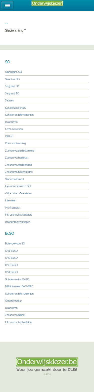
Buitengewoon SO (15, 243)
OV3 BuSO (11, 265)
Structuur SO (12, 79)
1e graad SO (12, 86)
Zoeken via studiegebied (18, 164)
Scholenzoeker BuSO (17, 279)
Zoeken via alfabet (15, 314)
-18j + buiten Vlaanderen (18, 193)
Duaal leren (11, 121)
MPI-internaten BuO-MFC (19, 286)
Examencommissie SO (18, 186)
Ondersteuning (13, 300)
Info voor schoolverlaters (18, 214)
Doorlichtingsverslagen (17, 221)
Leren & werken (14, 128)
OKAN (8, 136)
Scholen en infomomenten (19, 114)
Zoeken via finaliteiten (16, 157)
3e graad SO (12, 93)
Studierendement (14, 179)
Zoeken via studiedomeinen (20, 150)
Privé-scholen (12, 207)
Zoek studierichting (15, 143)
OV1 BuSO (11, 250)
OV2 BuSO (11, 257)
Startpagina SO (13, 71)
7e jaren (9, 100)
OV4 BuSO (11, 272)
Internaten (10, 200)
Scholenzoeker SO (15, 107)
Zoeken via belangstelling (19, 171)
